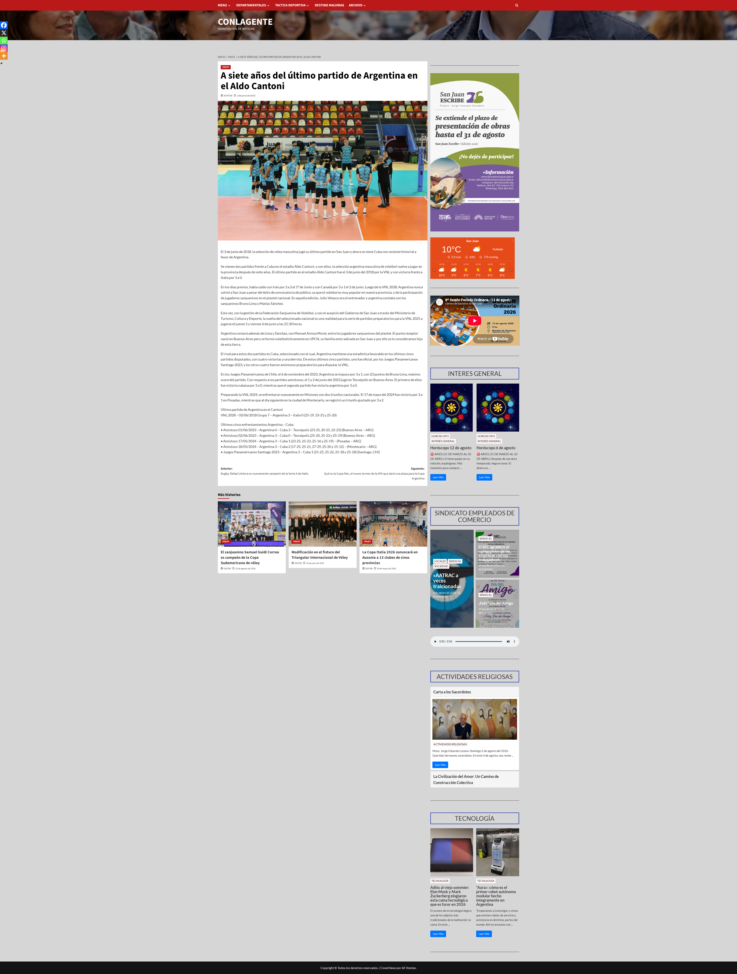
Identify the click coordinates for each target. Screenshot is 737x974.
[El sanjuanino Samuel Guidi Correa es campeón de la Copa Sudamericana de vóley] (252, 524)
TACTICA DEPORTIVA (290, 5)
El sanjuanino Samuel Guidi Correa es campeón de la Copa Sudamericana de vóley (250, 558)
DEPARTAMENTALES (251, 5)
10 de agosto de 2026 (245, 568)
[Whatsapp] (4, 40)
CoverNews (388, 968)
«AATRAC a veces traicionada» (447, 581)
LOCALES (440, 561)
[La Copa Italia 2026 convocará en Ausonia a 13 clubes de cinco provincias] (393, 524)
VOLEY (225, 67)
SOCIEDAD (441, 566)
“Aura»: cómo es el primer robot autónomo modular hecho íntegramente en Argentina (496, 895)
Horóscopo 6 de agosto (496, 448)
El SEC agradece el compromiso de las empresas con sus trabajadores (494, 553)
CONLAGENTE (245, 21)
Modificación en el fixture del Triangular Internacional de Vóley (320, 555)
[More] (4, 56)
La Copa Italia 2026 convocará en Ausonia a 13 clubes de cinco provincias (390, 558)
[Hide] (1, 63)
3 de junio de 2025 (246, 95)
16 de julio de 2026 (315, 563)
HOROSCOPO (440, 436)
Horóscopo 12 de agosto (450, 448)
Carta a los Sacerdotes (452, 692)
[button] (516, 5)
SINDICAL (455, 561)
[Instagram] (4, 48)
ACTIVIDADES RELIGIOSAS (450, 744)
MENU (222, 5)
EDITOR (228, 95)
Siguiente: (374, 474)
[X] (4, 33)
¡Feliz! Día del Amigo (495, 603)
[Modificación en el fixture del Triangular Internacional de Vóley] (323, 524)
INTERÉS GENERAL (443, 441)
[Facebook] (4, 25)
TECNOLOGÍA (440, 880)
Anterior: (264, 471)
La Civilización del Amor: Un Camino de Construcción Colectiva (466, 779)
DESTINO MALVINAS (329, 5)
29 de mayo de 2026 (386, 568)
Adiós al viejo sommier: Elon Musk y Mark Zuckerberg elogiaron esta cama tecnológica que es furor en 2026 (449, 895)
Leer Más (438, 477)
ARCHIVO (355, 5)
